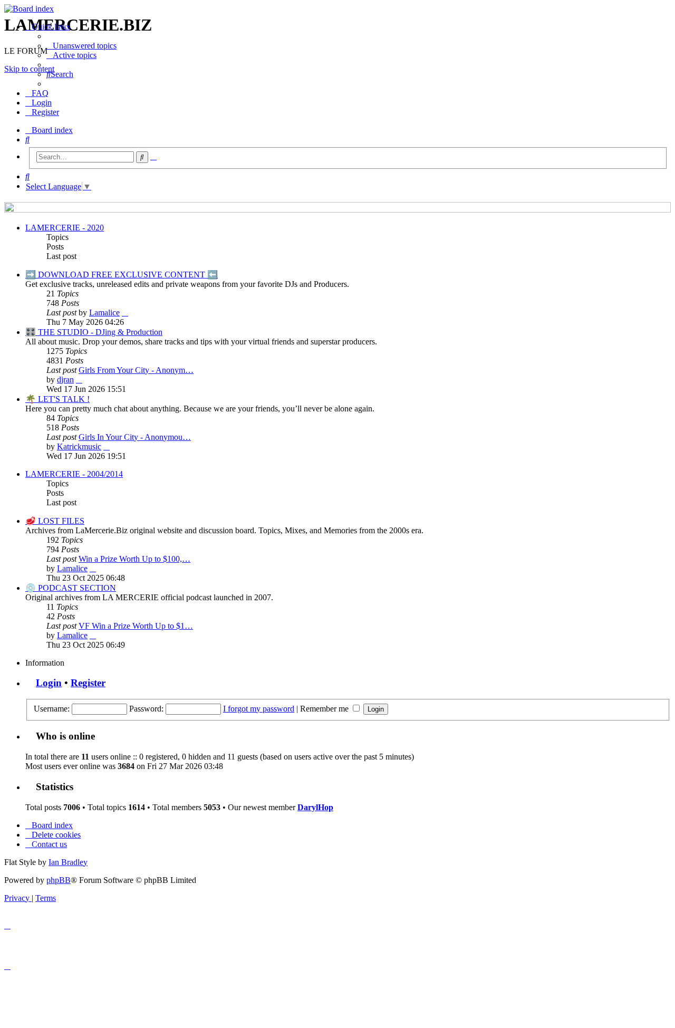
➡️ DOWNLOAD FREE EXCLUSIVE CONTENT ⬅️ (121, 274)
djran (65, 379)
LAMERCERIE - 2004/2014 (74, 473)
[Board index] (337, 9)
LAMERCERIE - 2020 (64, 227)
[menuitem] (81, 45)
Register (88, 682)
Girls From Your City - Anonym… (136, 370)
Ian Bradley (68, 862)
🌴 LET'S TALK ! (57, 399)
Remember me (325, 708)
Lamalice (104, 312)
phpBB (58, 880)
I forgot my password (258, 708)
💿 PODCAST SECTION (70, 587)
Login (49, 682)
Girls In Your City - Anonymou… (135, 437)
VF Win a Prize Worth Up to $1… (136, 625)
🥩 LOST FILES (54, 520)
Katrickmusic (79, 446)
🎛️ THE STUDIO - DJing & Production (93, 332)
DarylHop (315, 807)
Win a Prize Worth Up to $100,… (134, 558)
